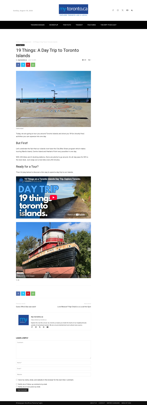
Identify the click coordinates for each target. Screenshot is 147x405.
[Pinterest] (28, 65)
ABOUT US (93, 403)
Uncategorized (26, 42)
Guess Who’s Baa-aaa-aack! (26, 307)
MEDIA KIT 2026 (126, 403)
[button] (132, 10)
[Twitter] (122, 10)
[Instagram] (118, 10)
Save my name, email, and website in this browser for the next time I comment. (46, 380)
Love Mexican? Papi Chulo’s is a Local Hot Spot (74, 307)
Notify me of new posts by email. (29, 387)
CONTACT (102, 403)
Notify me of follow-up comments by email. (32, 384)
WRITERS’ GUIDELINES (113, 403)
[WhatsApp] (33, 65)
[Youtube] (127, 10)
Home (18, 42)
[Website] (44, 327)
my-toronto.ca (22, 60)
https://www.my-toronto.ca (38, 320)
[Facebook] (113, 10)
